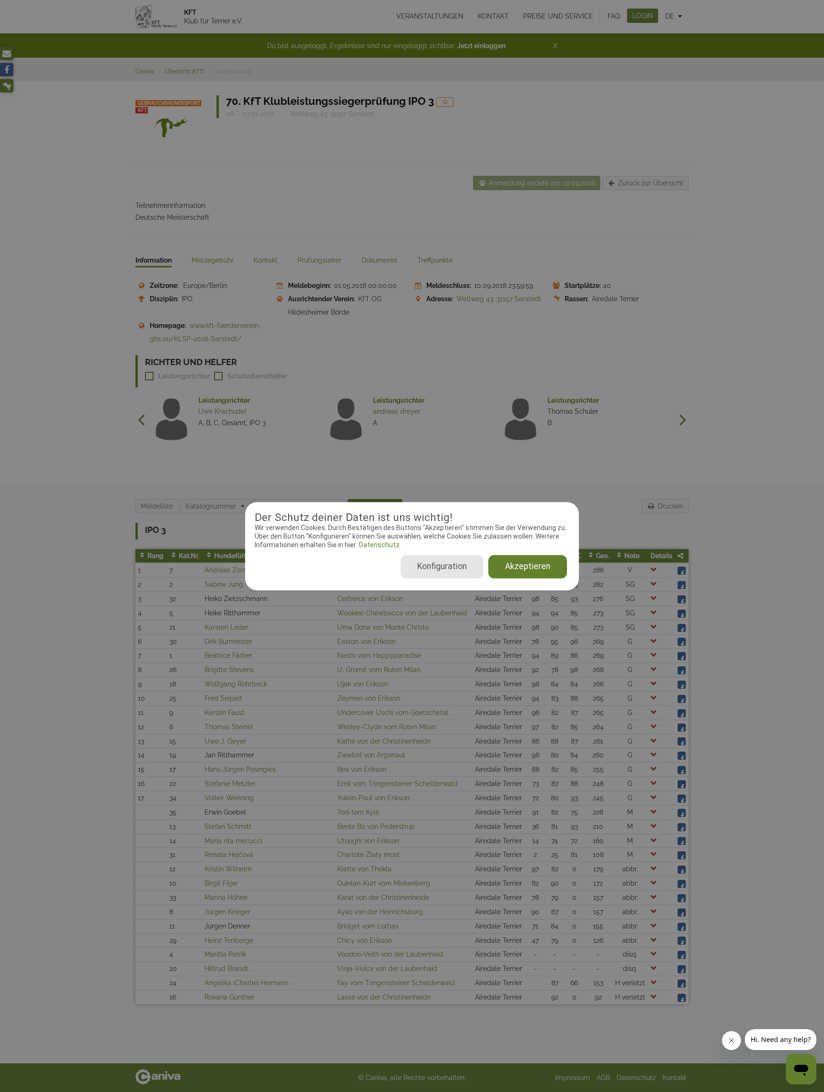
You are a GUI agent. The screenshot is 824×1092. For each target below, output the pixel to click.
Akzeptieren (527, 566)
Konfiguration (442, 566)
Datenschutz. (379, 545)
